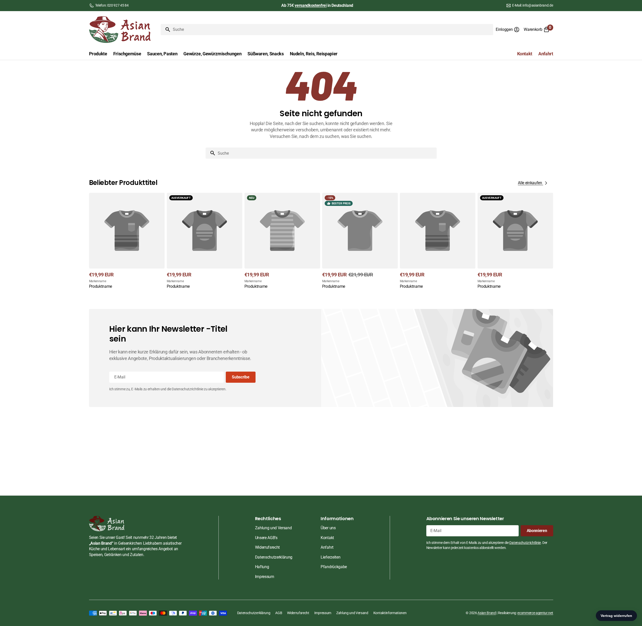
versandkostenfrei (311, 5)
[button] (508, 30)
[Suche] (166, 29)
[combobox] (332, 29)
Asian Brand (487, 613)
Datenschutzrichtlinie (525, 543)
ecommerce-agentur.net (535, 613)
